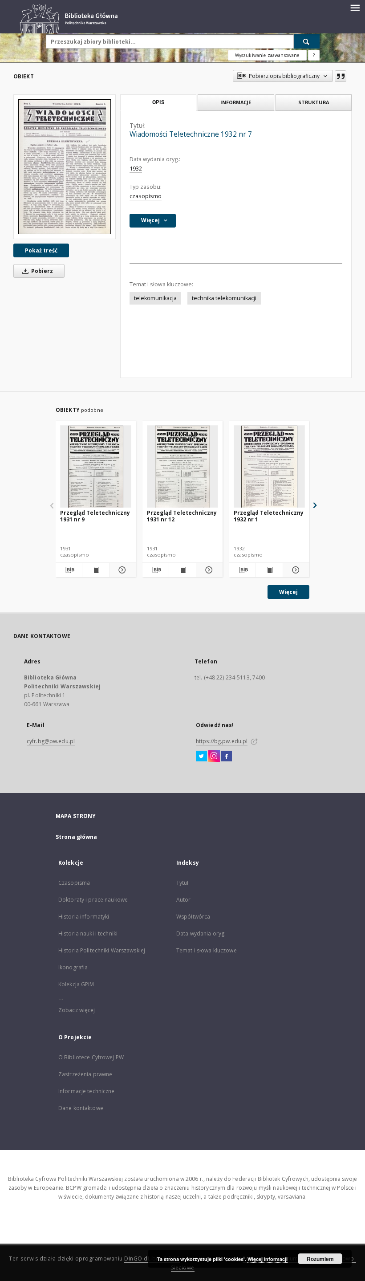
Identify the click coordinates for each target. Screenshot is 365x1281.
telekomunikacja (155, 298)
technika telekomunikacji (224, 298)
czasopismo (146, 196)
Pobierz (41, 271)
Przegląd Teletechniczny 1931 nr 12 (182, 516)
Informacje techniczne (86, 1091)
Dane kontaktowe (80, 1108)
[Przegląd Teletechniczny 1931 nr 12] (182, 467)
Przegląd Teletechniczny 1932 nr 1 (269, 516)
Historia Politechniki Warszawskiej (101, 950)
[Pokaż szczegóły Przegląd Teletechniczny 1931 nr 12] (208, 570)
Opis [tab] (158, 102)
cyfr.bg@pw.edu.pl (51, 741)
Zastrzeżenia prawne (85, 1074)
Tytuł (182, 883)
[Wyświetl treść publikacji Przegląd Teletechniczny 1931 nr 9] (95, 570)
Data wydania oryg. (201, 933)
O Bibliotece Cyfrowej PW (91, 1057)
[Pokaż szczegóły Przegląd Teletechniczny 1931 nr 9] (121, 570)
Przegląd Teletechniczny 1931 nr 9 (95, 516)
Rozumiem (320, 1259)
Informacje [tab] (235, 102)
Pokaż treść (41, 250)
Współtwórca (193, 916)
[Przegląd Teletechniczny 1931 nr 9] (96, 467)
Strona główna (76, 837)
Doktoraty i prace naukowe (93, 899)
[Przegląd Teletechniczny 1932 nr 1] (269, 467)
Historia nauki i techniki (88, 933)
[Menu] (355, 7)
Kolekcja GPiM (76, 984)
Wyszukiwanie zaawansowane (267, 55)
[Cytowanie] (340, 76)
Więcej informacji (267, 1259)
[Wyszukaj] (307, 41)
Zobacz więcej (76, 1010)
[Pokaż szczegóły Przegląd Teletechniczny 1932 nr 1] (295, 570)
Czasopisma (74, 883)
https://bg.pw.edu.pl (221, 741)
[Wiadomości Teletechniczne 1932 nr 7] (64, 166)
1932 (136, 168)
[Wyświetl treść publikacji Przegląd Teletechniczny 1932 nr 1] (269, 570)
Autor (183, 899)
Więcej (288, 592)
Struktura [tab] (313, 102)
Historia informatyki (83, 916)
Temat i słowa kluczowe (206, 950)
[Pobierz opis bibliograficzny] (69, 570)
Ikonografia (73, 967)
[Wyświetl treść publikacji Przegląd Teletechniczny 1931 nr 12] (182, 570)
